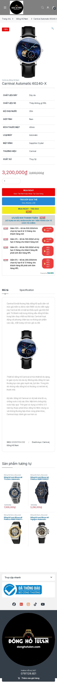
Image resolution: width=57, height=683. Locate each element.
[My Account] (48, 7)
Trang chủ (6, 19)
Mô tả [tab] (5, 290)
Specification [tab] (27, 290)
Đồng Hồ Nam (22, 19)
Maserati (18, 475)
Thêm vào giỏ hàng (30, 678)
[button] (52, 28)
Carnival (5, 80)
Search (42, 7)
